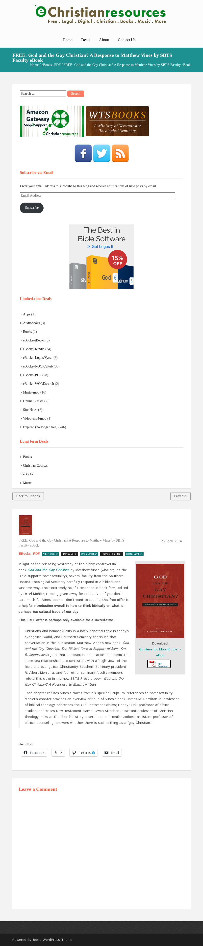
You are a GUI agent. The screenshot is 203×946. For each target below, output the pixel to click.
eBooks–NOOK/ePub (38, 366)
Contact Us (126, 40)
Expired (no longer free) (40, 427)
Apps (26, 314)
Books (27, 332)
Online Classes (33, 401)
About (104, 40)
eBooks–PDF (32, 375)
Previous (180, 496)
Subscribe (32, 208)
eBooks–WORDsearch (38, 384)
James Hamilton (112, 554)
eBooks (28, 474)
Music (27, 483)
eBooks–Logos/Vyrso (37, 358)
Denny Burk (69, 554)
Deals (85, 40)
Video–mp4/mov (34, 418)
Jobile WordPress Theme (52, 939)
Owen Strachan (89, 554)
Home (67, 40)
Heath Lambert (134, 554)
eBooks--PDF (51, 65)
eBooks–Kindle (33, 349)
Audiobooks (31, 323)
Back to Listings (28, 496)
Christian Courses (35, 465)
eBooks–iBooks (34, 340)
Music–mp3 (31, 392)
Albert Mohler (50, 554)
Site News (30, 410)
